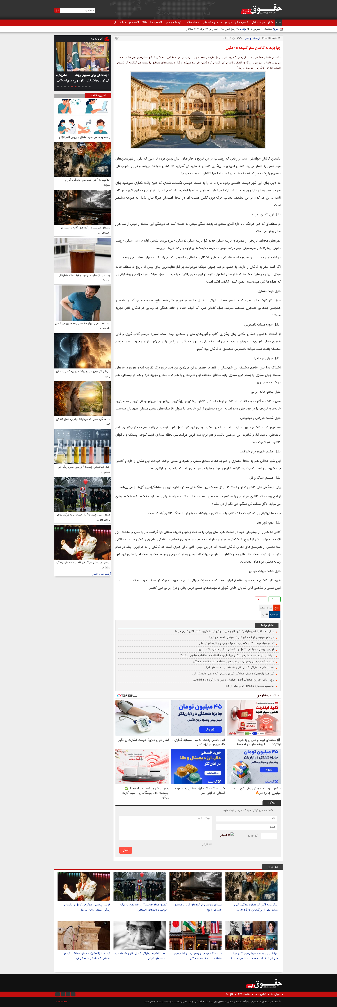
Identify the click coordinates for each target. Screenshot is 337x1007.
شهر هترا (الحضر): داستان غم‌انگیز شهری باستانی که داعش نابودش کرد (233, 674)
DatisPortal (61, 1001)
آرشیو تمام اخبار (102, 574)
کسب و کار (241, 22)
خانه (278, 22)
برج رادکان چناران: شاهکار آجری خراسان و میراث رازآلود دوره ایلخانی (234, 680)
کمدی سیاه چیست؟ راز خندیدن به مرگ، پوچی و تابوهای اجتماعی (236, 643)
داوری (228, 22)
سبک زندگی (120, 22)
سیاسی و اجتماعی (212, 22)
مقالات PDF (244, 994)
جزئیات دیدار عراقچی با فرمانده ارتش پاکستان (84, 77)
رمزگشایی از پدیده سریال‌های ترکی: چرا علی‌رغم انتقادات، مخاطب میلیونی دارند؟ (227, 655)
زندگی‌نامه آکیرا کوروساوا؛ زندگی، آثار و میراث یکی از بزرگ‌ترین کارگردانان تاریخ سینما (225, 631)
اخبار (270, 22)
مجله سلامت (191, 22)
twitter (143, 600)
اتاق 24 (229, 994)
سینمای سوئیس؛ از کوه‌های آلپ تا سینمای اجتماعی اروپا (242, 637)
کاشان (265, 614)
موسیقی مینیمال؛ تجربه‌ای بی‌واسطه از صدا (250, 686)
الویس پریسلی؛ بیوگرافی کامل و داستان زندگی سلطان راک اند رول (236, 649)
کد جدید (253, 836)
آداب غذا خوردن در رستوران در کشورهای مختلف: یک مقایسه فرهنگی (234, 661)
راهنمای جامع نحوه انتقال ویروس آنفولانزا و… (83, 137)
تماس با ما (260, 994)
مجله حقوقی (258, 22)
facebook (118, 600)
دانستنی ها (156, 22)
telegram (131, 600)
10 (58, 86)
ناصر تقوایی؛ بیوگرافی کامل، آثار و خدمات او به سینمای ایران (239, 667)
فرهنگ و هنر (173, 22)
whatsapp (137, 600)
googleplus (125, 600)
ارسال (126, 850)
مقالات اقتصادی (138, 22)
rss (73, 994)
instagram (57, 994)
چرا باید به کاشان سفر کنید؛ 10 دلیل (253, 48)
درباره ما (275, 994)
